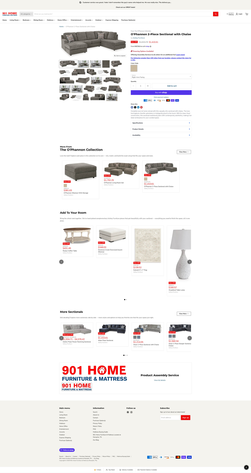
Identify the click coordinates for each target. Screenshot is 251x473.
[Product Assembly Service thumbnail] (77, 387)
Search (95, 412)
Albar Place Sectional (105, 340)
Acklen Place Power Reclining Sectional (77, 342)
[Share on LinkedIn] (138, 107)
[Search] (215, 14)
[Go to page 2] (126, 299)
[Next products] (189, 262)
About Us (96, 415)
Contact (95, 418)
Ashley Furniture (139, 38)
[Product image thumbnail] (83, 64)
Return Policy (97, 426)
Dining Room (38, 20)
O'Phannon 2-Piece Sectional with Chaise (158, 186)
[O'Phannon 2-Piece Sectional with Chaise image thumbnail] (68, 64)
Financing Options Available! (143, 51)
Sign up (185, 417)
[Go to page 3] (127, 355)
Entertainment (76, 20)
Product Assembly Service (160, 375)
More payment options (161, 97)
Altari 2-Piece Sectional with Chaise (146, 345)
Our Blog (96, 440)
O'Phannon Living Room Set (114, 183)
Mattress (50, 20)
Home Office (62, 20)
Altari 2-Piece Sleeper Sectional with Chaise (182, 345)
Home (4, 20)
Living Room (14, 20)
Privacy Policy (97, 423)
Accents (88, 20)
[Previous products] (61, 262)
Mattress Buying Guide (100, 432)
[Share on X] (135, 107)
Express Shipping (112, 20)
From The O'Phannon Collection (141, 31)
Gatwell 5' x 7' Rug (140, 270)
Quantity (133, 81)
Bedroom (26, 20)
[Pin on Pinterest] (141, 107)
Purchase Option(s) (128, 20)
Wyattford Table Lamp (177, 290)
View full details (160, 380)
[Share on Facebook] (132, 107)
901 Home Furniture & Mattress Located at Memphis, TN (75, 458)
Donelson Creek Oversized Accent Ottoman (110, 251)
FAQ (94, 429)
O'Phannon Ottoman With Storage (76, 193)
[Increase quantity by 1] (147, 86)
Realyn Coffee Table (70, 251)
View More (183, 152)
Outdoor (98, 20)
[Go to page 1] (124, 299)
